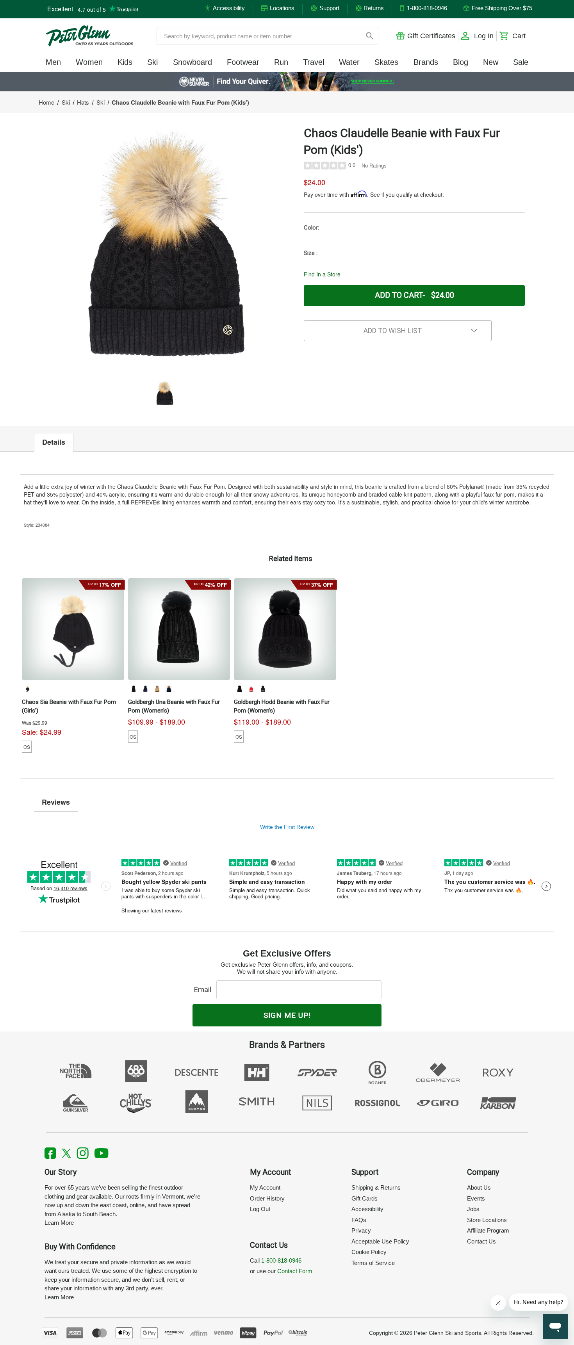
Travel (313, 62)
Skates (386, 62)
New (490, 62)
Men (53, 62)
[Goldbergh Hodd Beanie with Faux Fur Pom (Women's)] (285, 629)
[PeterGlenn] (89, 35)
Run (281, 62)
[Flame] (251, 688)
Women (89, 62)
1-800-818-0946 (281, 1260)
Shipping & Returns (376, 1187)
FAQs (358, 1220)
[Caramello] (157, 688)
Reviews (56, 802)
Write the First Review (287, 827)
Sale (520, 62)
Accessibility (367, 1209)
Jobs (473, 1209)
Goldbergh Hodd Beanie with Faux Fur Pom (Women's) (282, 706)
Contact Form (294, 1271)
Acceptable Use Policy (380, 1241)
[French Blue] (145, 688)
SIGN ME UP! (287, 1015)
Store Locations (487, 1220)
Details (53, 442)
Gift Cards (364, 1198)
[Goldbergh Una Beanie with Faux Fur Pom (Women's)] (179, 629)
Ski (152, 62)
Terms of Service (373, 1262)
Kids (125, 62)
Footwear (243, 62)
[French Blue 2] (168, 688)
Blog (460, 62)
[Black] (27, 688)
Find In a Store (322, 274)
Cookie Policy (369, 1252)
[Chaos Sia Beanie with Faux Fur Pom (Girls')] (73, 629)
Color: (311, 227)
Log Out (260, 1209)
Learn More (59, 1222)
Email (204, 989)
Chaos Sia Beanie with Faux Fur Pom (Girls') (69, 706)
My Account (265, 1187)
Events (476, 1198)
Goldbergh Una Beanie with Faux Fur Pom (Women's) (174, 706)
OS (26, 746)
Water (349, 62)
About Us (479, 1187)
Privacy (361, 1230)
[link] (287, 81)
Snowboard (192, 62)
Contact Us (481, 1241)
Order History (267, 1198)
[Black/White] (262, 688)
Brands (426, 62)
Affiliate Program (488, 1230)
